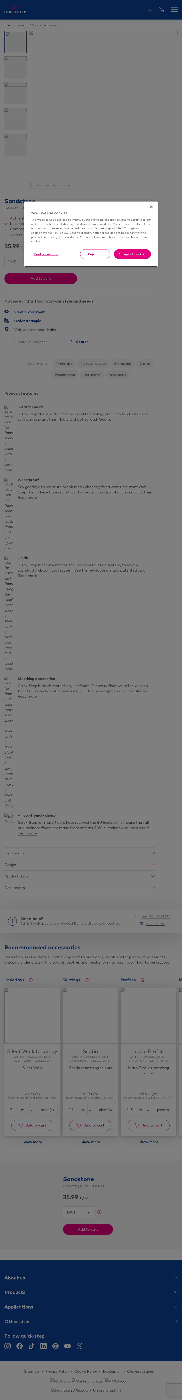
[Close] (151, 207)
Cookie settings (46, 254)
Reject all (95, 254)
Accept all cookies (132, 254)
